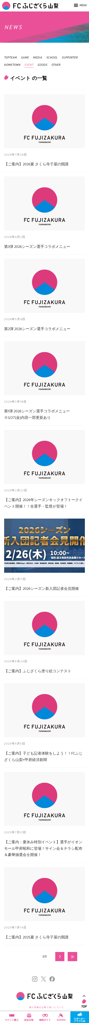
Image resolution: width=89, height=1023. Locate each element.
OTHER (56, 65)
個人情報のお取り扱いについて (46, 1007)
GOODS (42, 65)
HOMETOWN (12, 65)
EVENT (29, 65)
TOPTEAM (10, 57)
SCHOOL (52, 57)
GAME (25, 57)
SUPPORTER (70, 57)
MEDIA (37, 57)
